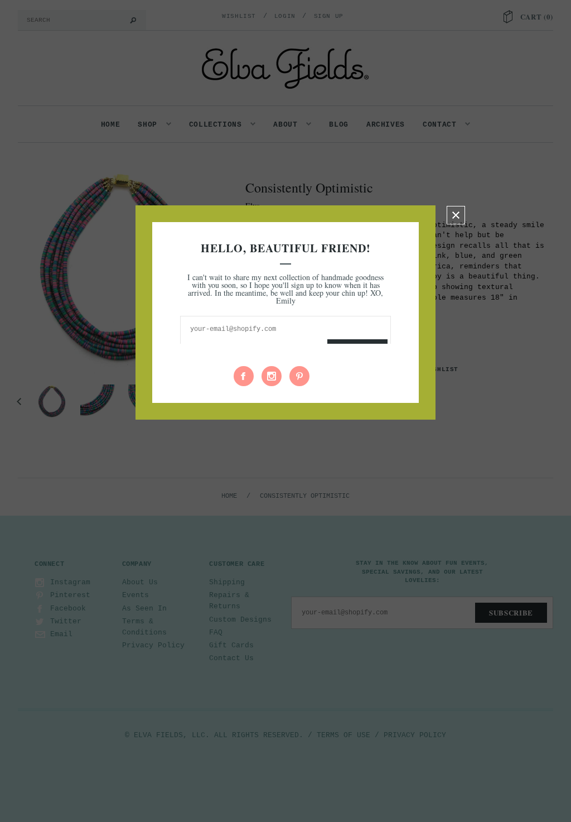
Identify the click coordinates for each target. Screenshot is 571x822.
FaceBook (244, 376)
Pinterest (299, 376)
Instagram (272, 376)
